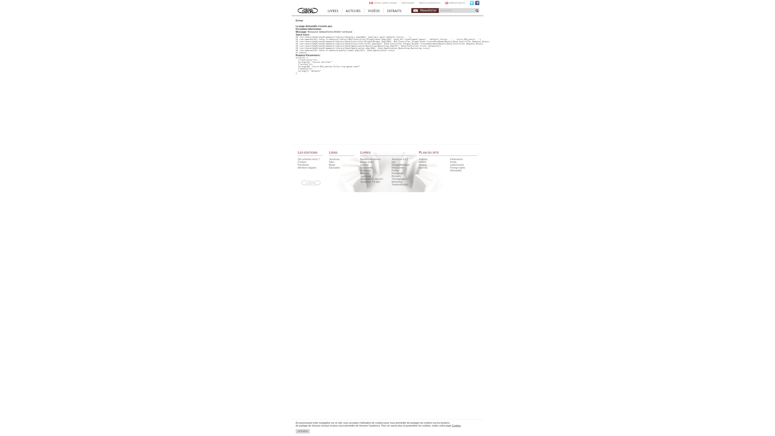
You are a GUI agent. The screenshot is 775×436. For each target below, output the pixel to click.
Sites (331, 162)
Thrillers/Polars (400, 184)
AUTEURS (353, 11)
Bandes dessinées (370, 159)
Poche (395, 170)
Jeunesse (334, 159)
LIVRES (333, 11)
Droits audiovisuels (457, 163)
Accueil (308, 11)
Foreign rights (457, 167)
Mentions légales (307, 167)
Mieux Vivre (398, 167)
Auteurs (423, 159)
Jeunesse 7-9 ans (370, 181)
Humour (364, 173)
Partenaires (456, 159)
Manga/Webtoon (401, 165)
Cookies (456, 425)
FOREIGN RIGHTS (457, 3)
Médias (423, 165)
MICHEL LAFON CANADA (385, 3)
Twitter (472, 4)
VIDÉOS (374, 11)
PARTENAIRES (407, 3)
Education (334, 167)
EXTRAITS (394, 11)
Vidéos (422, 162)
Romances (397, 173)
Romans (396, 176)
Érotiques (365, 170)
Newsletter (428, 10)
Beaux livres (367, 162)
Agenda (423, 167)
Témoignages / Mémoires (400, 180)
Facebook (477, 4)
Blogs (332, 165)
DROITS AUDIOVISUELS (429, 3)
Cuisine (364, 165)
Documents (366, 167)
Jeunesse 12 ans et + (372, 179)
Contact (302, 162)
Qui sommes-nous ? (309, 159)
